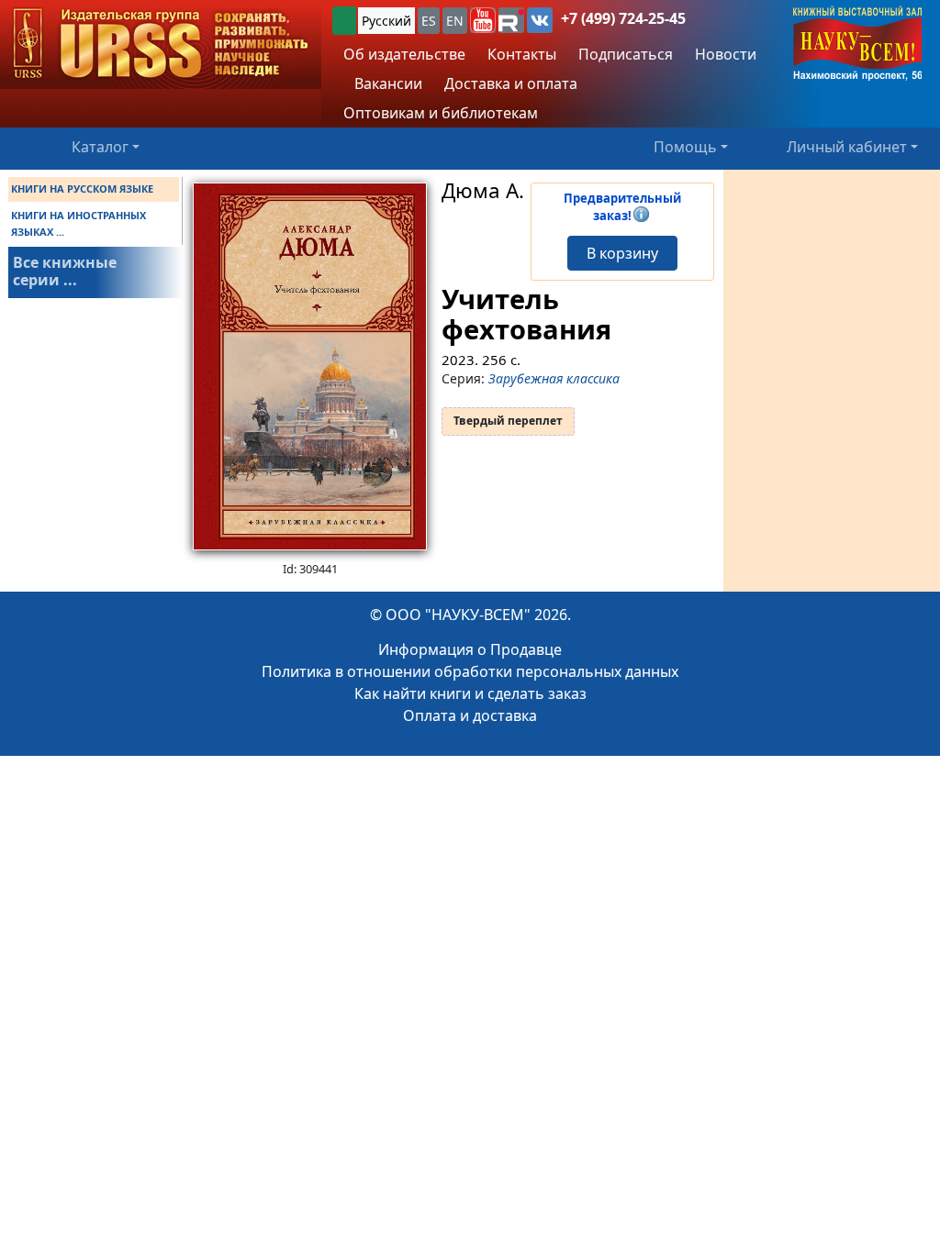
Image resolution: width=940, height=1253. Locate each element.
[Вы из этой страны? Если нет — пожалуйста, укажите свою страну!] (344, 20)
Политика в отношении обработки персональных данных (470, 671)
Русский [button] (386, 20)
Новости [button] (725, 54)
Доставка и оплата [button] (510, 83)
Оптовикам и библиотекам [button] (440, 113)
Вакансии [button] (386, 83)
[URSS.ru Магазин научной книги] (160, 44)
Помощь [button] (685, 147)
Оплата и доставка (470, 715)
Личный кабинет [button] (847, 147)
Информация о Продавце (470, 649)
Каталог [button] (100, 147)
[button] (483, 20)
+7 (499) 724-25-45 (623, 18)
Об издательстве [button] (404, 54)
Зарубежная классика (554, 378)
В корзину (622, 253)
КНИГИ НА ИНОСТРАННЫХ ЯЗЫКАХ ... (78, 223)
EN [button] (455, 20)
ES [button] (428, 20)
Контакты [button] (521, 54)
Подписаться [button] (625, 54)
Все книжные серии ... (65, 271)
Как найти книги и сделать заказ (470, 693)
